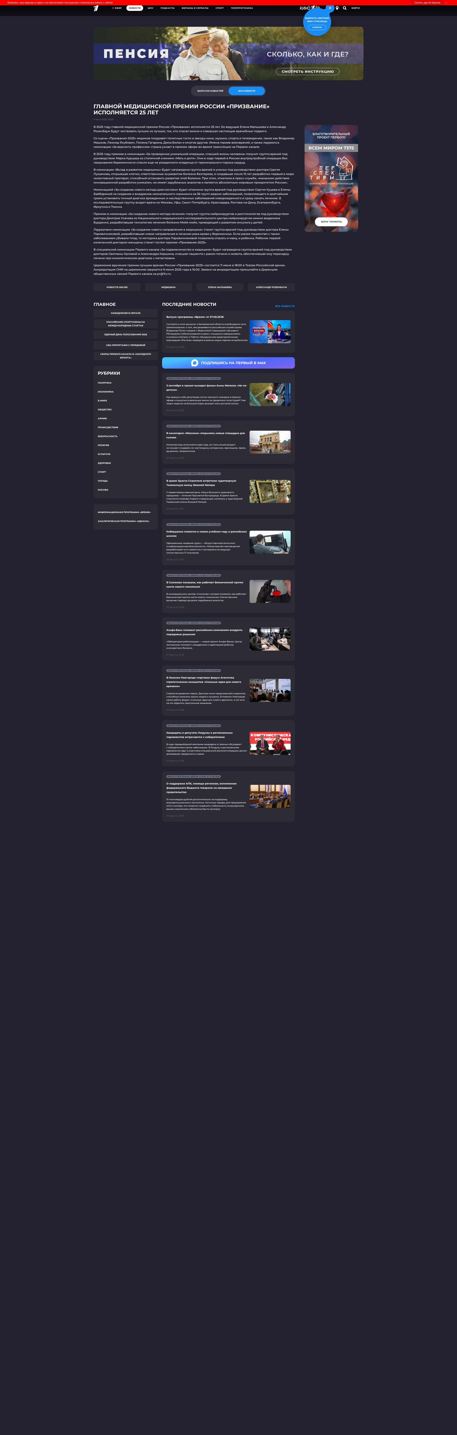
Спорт (220, 8)
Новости (135, 8)
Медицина (168, 287)
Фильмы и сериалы (195, 8)
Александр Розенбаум (271, 287)
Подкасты (168, 8)
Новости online (117, 287)
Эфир (118, 8)
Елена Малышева (220, 287)
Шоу (151, 8)
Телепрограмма (242, 8)
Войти (355, 8)
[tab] (210, 91)
